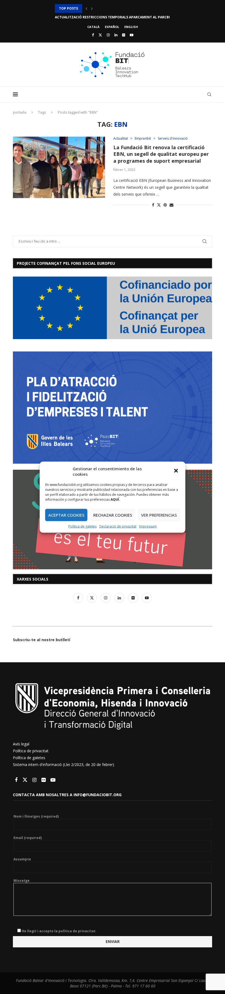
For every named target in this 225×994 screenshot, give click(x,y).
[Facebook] (93, 34)
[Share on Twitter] (159, 204)
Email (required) (27, 838)
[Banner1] (112, 308)
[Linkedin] (115, 34)
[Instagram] (108, 34)
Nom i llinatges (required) (36, 816)
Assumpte (22, 859)
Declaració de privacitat (117, 526)
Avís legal (21, 744)
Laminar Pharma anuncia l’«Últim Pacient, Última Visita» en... (113, 17)
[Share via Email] (171, 204)
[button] (176, 471)
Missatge (21, 880)
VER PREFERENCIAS (159, 515)
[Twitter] (100, 34)
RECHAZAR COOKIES (112, 515)
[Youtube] (131, 34)
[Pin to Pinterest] (165, 204)
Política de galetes (82, 526)
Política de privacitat (31, 750)
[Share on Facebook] (153, 204)
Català (93, 27)
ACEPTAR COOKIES (66, 515)
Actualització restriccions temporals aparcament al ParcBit (113, 8)
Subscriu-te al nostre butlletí (41, 639)
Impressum (148, 526)
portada (19, 112)
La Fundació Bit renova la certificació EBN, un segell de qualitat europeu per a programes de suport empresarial (161, 154)
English (131, 27)
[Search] (209, 94)
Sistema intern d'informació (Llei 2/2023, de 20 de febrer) (63, 764)
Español (112, 27)
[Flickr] (123, 34)
